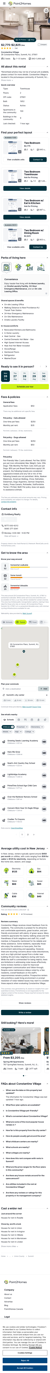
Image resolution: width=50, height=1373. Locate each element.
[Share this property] (46, 10)
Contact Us (38, 159)
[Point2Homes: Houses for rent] (20, 3)
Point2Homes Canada (13, 1309)
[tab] (6, 267)
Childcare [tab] (8, 727)
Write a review (25, 1012)
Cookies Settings (25, 1353)
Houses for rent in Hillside (12, 1235)
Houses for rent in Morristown (14, 1238)
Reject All (25, 1360)
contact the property (8, 502)
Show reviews (25, 1003)
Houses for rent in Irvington (13, 1231)
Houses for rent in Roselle (12, 1218)
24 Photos (22, 40)
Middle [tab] (7, 732)
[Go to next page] (34, 834)
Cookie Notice (35, 1347)
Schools (9, 622)
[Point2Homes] (15, 1282)
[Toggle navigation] (4, 3)
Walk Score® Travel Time (31, 707)
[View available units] (12, 147)
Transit (22, 622)
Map (32, 40)
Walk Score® (27, 613)
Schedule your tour (25, 386)
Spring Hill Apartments (13, 1062)
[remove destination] (47, 695)
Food (34, 622)
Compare (44, 44)
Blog (6, 1305)
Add (45, 689)
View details (25, 188)
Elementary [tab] (37, 727)
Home (3, 1256)
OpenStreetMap (17, 828)
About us (8, 1294)
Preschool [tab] (22, 727)
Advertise (8, 1301)
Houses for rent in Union (11, 1228)
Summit (31, 1256)
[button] (17, 665)
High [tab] (18, 732)
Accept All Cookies (25, 1368)
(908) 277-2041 (11, 528)
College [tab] (29, 732)
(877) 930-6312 (11, 525)
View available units (16, 159)
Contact (7, 1298)
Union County (19, 1256)
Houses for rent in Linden (12, 1242)
